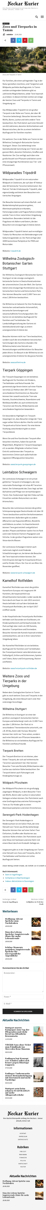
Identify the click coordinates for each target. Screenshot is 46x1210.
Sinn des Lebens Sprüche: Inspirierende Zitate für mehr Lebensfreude (17, 935)
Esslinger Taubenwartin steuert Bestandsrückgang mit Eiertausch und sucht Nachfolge (18, 1076)
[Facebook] (13, 40)
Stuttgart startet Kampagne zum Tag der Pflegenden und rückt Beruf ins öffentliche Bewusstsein (17, 1032)
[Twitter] (19, 40)
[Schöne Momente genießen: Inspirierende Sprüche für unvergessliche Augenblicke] (36, 950)
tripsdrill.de (15, 251)
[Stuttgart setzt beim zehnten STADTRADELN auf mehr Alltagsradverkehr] (38, 1092)
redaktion (9, 34)
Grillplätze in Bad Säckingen (17, 878)
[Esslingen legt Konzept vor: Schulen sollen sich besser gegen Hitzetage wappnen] (38, 1062)
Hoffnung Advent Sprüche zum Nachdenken (14, 921)
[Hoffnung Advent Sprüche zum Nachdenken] (36, 922)
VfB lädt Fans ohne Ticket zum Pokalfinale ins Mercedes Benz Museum (18, 1047)
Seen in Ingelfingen (13, 874)
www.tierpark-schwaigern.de (22, 572)
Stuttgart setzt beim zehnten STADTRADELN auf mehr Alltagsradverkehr (17, 1092)
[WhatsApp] (30, 40)
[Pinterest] (24, 40)
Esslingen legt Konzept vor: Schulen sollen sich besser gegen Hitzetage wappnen (17, 1061)
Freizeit (6, 23)
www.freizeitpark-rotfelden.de (23, 668)
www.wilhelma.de (18, 362)
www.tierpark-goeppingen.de (23, 464)
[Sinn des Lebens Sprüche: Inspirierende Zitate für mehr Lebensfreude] (36, 935)
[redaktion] (4, 34)
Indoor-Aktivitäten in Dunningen (19, 881)
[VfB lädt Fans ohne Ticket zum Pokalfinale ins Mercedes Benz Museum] (38, 1048)
